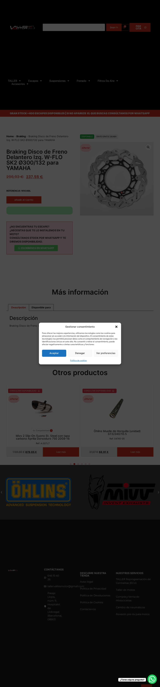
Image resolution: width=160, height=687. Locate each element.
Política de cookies (78, 360)
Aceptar (54, 353)
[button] (116, 326)
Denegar (80, 353)
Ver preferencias (105, 353)
